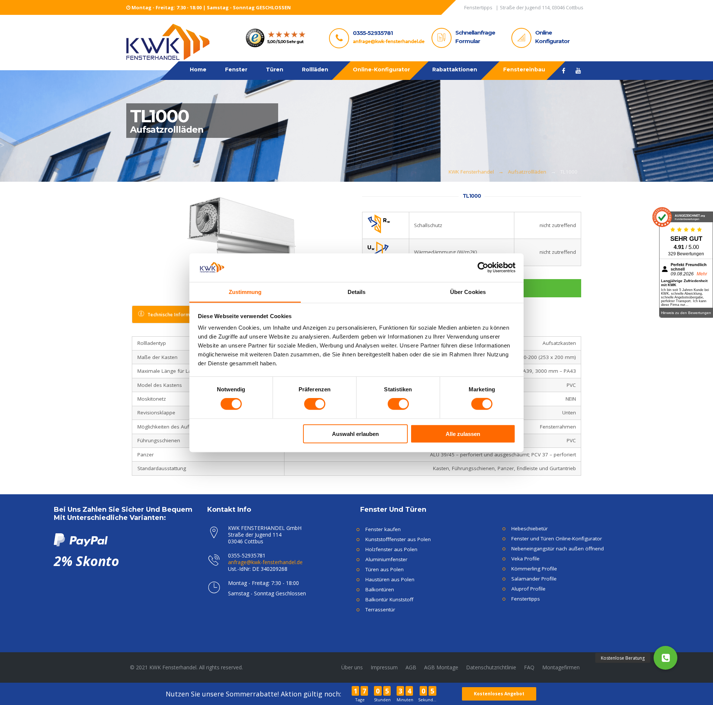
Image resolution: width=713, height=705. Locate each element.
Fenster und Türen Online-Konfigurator (556, 538)
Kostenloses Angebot (499, 694)
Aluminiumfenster (386, 559)
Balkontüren (379, 589)
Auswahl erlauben (355, 433)
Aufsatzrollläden (527, 171)
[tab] (173, 314)
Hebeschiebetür (529, 528)
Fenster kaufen (383, 529)
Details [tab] (357, 291)
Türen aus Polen (384, 569)
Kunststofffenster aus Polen (398, 539)
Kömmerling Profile (534, 568)
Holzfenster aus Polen (391, 549)
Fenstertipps (525, 598)
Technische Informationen (177, 314)
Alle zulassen (463, 433)
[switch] (314, 404)
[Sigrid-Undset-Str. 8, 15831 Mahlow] (541, 8)
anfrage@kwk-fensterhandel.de (388, 41)
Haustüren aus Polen (389, 579)
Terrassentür (380, 609)
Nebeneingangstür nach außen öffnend (557, 548)
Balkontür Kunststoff (389, 599)
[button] (665, 658)
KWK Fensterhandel (471, 171)
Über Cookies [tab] (468, 291)
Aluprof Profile (528, 588)
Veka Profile (525, 558)
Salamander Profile (534, 578)
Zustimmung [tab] (245, 291)
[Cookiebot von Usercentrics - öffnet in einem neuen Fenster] (482, 267)
